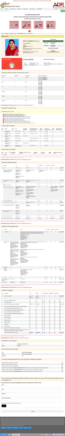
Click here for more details (53, 48)
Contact (21, 427)
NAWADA (11, 33)
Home (3, 33)
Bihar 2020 (7, 33)
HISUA (15, 33)
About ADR (9, 427)
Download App (42, 434)
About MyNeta (4, 427)
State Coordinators (15, 427)
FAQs (30, 427)
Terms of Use (25, 427)
